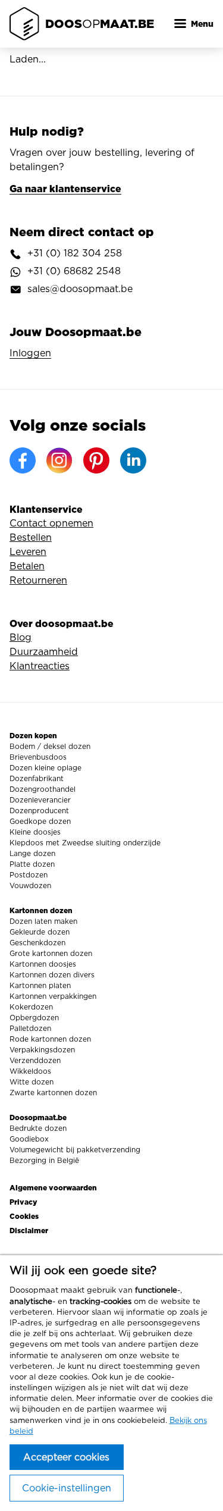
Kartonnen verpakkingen (53, 996)
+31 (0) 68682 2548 (74, 271)
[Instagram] (59, 460)
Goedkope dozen (40, 821)
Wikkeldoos (30, 1071)
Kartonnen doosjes (43, 964)
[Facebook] (23, 460)
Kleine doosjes (35, 832)
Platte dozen (32, 864)
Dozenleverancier (40, 800)
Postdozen (29, 875)
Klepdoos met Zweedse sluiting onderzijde (85, 843)
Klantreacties (40, 666)
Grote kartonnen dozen (51, 953)
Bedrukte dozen (38, 1128)
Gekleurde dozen (40, 932)
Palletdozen (30, 1028)
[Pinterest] (96, 460)
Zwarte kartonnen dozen (53, 1092)
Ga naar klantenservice (65, 188)
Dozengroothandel (43, 789)
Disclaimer (29, 1230)
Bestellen (31, 538)
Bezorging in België (44, 1160)
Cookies (24, 1216)
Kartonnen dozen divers (52, 975)
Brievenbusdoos (38, 757)
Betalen (27, 566)
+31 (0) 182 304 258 (74, 253)
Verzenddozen (35, 1060)
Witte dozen (32, 1082)
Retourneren (38, 580)
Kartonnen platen (40, 985)
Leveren (28, 552)
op (99, 23)
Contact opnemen (51, 523)
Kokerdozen (31, 1007)
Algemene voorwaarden (53, 1188)
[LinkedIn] (133, 460)
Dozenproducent (39, 810)
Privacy (23, 1202)
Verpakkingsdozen (42, 1050)
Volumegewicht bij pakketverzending (75, 1149)
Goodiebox (29, 1139)
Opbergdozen (34, 1017)
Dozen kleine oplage (45, 768)
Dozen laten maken (43, 921)
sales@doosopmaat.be (80, 289)
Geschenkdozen (37, 942)
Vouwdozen (30, 885)
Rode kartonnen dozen (50, 1039)
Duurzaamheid (44, 652)
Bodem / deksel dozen (50, 746)
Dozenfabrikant (37, 778)
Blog (21, 637)
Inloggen (30, 353)
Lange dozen (32, 853)
